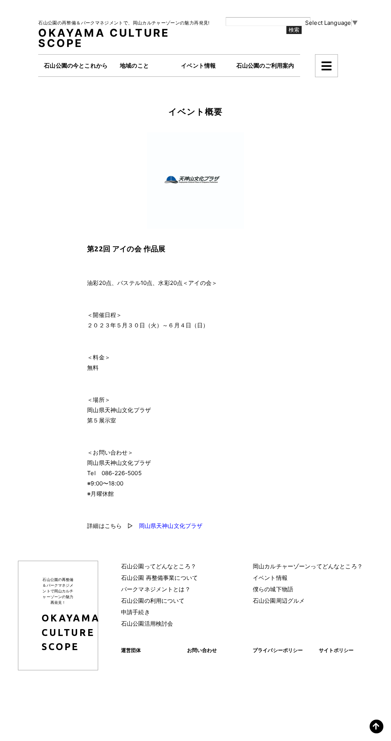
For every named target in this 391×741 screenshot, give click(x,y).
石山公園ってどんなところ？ (158, 566)
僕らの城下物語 (273, 589)
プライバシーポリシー (278, 650)
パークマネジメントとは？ (156, 589)
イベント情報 (270, 577)
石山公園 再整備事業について (159, 577)
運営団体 (131, 650)
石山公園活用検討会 (147, 623)
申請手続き (135, 612)
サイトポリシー (336, 650)
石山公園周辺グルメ (279, 600)
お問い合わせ (202, 650)
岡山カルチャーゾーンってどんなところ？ (308, 566)
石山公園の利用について (153, 600)
